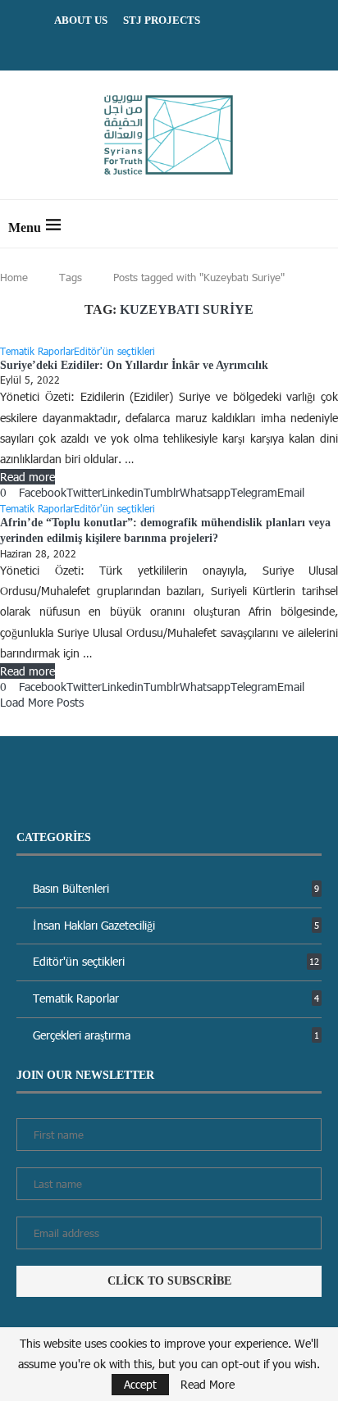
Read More (207, 1384)
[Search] (321, 224)
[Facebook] (148, 46)
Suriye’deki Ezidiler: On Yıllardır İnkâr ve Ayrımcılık (134, 365)
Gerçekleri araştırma (176, 1035)
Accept (140, 1384)
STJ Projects (161, 20)
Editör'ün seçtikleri (176, 961)
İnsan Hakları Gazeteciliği (176, 925)
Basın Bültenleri (176, 888)
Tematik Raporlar (176, 998)
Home (14, 277)
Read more (27, 476)
